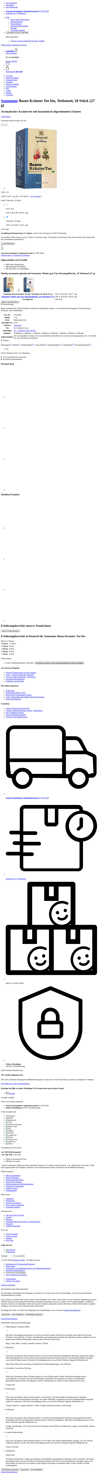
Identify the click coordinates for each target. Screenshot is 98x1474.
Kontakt (14, 28)
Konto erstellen (11, 61)
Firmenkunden (11, 1190)
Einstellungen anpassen (34, 1314)
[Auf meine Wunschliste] (2, 246)
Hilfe (8, 17)
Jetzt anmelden (11, 53)
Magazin (9, 1220)
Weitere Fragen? (12, 1188)
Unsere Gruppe (11, 1236)
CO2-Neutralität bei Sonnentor (14, 357)
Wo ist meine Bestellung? (20, 20)
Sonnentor (9, 101)
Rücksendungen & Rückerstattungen (19, 1184)
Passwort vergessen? (13, 1203)
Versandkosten (16, 24)
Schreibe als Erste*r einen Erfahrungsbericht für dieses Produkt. (59, 663)
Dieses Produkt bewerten (10, 631)
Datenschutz (10, 1266)
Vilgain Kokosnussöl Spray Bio (18, 708)
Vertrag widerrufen (8, 1285)
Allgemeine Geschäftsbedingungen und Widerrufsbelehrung (28, 1268)
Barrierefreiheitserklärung (15, 1271)
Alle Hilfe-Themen (18, 30)
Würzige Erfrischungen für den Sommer (21, 673)
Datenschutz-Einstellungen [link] (16, 1273)
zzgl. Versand (35, 196)
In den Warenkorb (8, 244)
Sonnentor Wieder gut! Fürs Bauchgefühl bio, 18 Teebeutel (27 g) (27, 297)
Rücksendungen (17, 22)
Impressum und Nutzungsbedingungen (20, 1264)
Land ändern (20, 1256)
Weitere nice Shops (13, 1281)
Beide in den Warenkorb (10, 302)
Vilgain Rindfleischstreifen (16, 715)
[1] (11, 344)
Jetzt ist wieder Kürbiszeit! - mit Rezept (20, 677)
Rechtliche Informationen (12, 359)
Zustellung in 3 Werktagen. (16, 13)
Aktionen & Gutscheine (15, 1186)
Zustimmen (6, 1314)
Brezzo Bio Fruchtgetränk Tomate (18, 695)
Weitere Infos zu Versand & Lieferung (15, 255)
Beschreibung (8, 304)
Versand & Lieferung (14, 1182)
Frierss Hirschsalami (13, 699)
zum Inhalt (10, 5)
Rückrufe (9, 1224)
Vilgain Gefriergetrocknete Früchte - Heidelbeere (24, 711)
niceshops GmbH (18, 1260)
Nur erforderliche (17, 1314)
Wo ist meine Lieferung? (15, 1205)
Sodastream (10, 691)
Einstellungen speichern (10, 1470)
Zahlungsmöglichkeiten (19, 26)
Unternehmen (11, 1279)
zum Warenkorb (12, 7)
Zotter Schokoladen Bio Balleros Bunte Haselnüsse (25, 697)
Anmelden (10, 1199)
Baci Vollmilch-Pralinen (15, 713)
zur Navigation (11, 3)
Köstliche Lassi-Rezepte (15, 681)
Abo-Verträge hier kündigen (16, 1275)
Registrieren (10, 1201)
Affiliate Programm (13, 1226)
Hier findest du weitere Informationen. (15, 1084)
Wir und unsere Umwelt (15, 1215)
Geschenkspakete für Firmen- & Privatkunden (23, 1222)
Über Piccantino (12, 1234)
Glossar (8, 1217)
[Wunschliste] (8, 65)
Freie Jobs (9, 1240)
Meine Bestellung (12, 1178)
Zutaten (6, 340)
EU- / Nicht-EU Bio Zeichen (25, 331)
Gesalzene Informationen (15, 679)
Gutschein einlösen (13, 1207)
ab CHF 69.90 (27, 11)
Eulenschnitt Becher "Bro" (16, 693)
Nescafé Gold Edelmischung (16, 717)
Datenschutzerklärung (72, 1310)
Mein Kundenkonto (13, 1176)
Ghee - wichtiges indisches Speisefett (20, 675)
